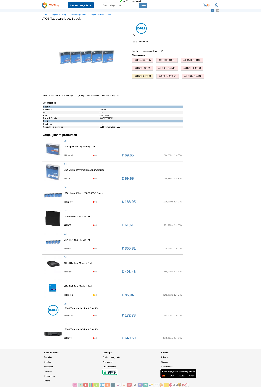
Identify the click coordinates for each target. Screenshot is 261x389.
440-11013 (68, 178)
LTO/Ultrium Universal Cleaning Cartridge (84, 170)
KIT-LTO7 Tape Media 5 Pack (78, 263)
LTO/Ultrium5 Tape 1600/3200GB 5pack (83, 193)
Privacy (164, 357)
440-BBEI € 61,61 (142, 68)
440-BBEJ (68, 248)
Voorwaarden (166, 367)
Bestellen (48, 357)
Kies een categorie (79, 5)
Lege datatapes (97, 14)
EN (217, 10)
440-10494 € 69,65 (143, 60)
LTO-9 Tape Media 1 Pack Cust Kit (81, 308)
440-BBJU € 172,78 (167, 76)
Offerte (47, 381)
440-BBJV (68, 338)
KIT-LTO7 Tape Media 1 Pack (78, 286)
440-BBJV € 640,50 (192, 76)
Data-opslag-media (78, 14)
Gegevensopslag (58, 14)
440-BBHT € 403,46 (192, 68)
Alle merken (108, 362)
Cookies (164, 362)
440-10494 (68, 155)
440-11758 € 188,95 (191, 60)
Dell (109, 14)
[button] (127, 25)
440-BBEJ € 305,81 (166, 68)
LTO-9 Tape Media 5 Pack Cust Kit (81, 329)
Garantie (48, 371)
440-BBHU (68, 295)
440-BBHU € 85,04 (143, 76)
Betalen (47, 362)
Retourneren (49, 376)
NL (212, 10)
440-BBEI (68, 225)
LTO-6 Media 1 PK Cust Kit (77, 216)
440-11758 (68, 202)
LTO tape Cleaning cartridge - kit (79, 146)
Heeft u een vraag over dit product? (147, 51)
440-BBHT (68, 272)
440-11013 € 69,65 (167, 60)
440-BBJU (68, 315)
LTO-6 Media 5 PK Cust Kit (77, 239)
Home (44, 14)
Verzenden (48, 367)
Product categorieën (111, 357)
